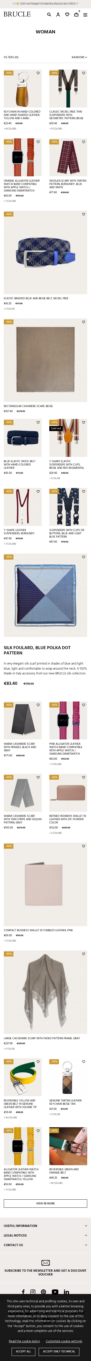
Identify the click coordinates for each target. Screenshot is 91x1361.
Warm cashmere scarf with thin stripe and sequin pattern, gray (22, 819)
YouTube (55, 1291)
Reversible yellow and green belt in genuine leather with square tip (20, 1104)
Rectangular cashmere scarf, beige (28, 406)
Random (78, 57)
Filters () (11, 57)
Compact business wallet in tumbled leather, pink (38, 930)
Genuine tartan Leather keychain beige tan (65, 1102)
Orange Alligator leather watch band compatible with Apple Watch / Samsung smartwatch (22, 186)
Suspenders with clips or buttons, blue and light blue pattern (66, 533)
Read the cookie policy (24, 1341)
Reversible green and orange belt (64, 1171)
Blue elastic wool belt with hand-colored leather (19, 464)
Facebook (23, 1291)
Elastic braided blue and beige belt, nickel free (36, 298)
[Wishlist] (67, 14)
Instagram (32, 1291)
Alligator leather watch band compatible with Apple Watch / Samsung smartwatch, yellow (21, 1174)
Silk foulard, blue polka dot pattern (37, 650)
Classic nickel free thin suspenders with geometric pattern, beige (66, 115)
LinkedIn (66, 1291)
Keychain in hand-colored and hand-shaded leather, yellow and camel (22, 115)
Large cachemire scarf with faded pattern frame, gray (42, 1038)
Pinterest (43, 1291)
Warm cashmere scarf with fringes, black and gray (20, 747)
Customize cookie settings (64, 1341)
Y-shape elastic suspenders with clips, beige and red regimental (66, 464)
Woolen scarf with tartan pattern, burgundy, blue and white (67, 184)
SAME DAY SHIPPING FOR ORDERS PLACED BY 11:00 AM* (45, 4)
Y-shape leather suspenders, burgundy (19, 532)
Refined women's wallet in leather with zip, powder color (67, 819)
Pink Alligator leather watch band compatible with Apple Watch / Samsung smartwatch (65, 749)
